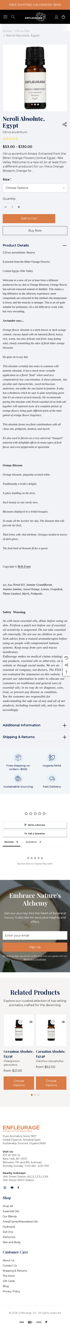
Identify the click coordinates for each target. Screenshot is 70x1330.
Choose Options (19, 1083)
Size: (7, 179)
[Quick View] (28, 1019)
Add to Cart (29, 218)
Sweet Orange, (31, 589)
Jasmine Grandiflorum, (39, 584)
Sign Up (35, 947)
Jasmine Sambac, (13, 589)
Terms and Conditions (35, 959)
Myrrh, (26, 593)
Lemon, (45, 589)
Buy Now (35, 230)
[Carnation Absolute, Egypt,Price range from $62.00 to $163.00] (51, 1030)
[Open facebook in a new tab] (18, 1187)
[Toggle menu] (5, 17)
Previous (24, 103)
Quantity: (9, 198)
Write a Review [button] (36, 825)
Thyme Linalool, (12, 593)
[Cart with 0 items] (63, 16)
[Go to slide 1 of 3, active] (32, 104)
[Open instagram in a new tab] (5, 1187)
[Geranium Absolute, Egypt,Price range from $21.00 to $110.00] (19, 1030)
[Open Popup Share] (64, 124)
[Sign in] (56, 16)
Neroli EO (19, 584)
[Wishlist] (17, 1019)
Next (45, 103)
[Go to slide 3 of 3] (38, 104)
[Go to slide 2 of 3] (35, 104)
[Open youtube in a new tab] (12, 1187)
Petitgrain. (37, 593)
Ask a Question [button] (36, 833)
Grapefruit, (56, 589)
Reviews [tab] (9, 841)
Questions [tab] (31, 841)
